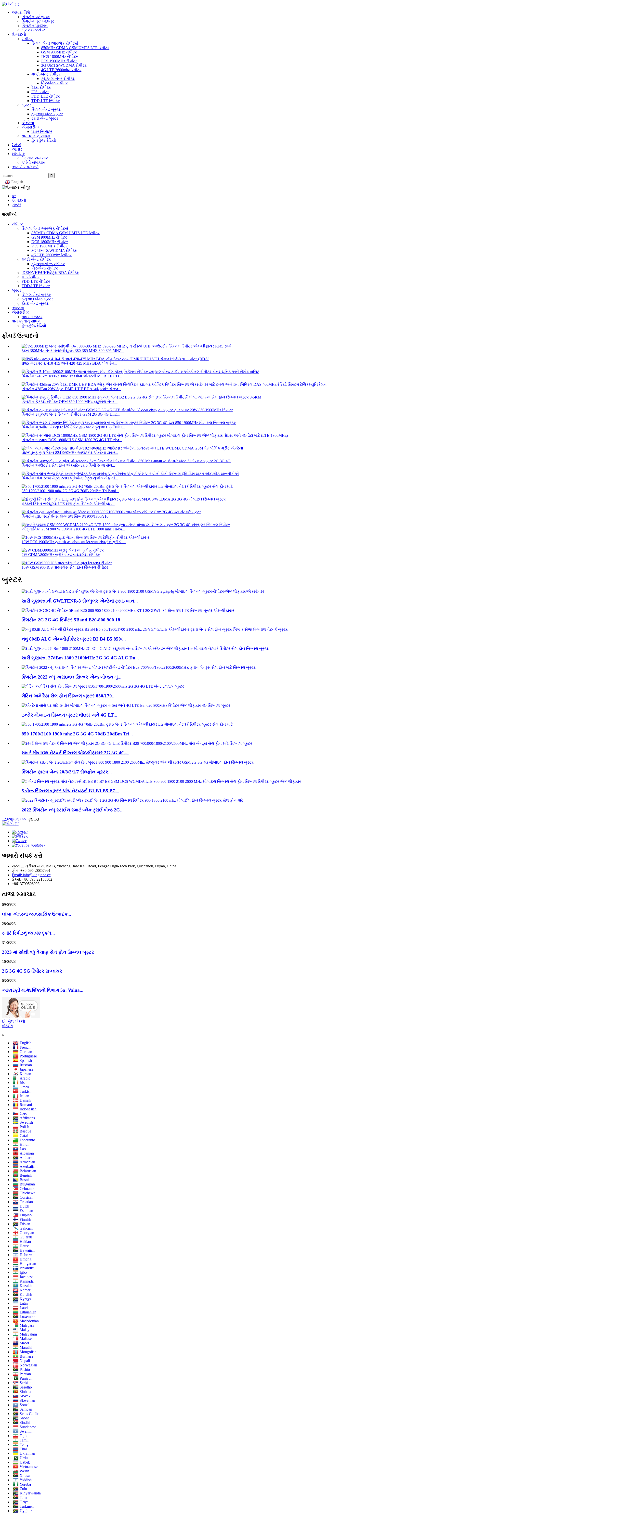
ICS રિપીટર (40, 92)
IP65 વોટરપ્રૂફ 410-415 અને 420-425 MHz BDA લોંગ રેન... (69, 363)
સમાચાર (18, 154)
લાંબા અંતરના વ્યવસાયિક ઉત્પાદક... (36, 914)
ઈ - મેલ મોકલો (13, 1021)
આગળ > (15, 819)
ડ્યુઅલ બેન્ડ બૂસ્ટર (47, 114)
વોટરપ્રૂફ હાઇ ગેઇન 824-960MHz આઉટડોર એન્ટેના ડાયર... (70, 452)
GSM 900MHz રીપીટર (59, 52)
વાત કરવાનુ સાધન (36, 136)
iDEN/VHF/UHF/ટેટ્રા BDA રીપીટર (50, 272)
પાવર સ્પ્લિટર (41, 131)
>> (24, 819)
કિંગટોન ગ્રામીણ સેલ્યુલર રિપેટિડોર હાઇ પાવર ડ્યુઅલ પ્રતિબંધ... (73, 427)
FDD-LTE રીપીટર (45, 96)
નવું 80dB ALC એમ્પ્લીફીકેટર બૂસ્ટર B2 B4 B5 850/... (74, 639)
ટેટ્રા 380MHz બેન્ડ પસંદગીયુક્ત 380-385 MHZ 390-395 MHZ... (73, 350)
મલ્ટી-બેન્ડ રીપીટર (46, 74)
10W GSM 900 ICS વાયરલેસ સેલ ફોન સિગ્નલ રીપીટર (65, 567)
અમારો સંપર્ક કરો (25, 167)
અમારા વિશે (21, 12)
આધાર (17, 149)
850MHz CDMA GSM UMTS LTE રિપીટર (75, 48)
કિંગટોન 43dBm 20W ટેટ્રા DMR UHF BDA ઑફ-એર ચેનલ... (71, 389)
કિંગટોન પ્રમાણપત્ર (38, 21)
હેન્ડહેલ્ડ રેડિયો (43, 140)
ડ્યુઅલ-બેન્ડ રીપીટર (58, 79)
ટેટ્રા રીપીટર (41, 87)
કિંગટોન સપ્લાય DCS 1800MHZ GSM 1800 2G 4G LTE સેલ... (72, 440)
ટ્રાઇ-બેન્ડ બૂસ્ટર (44, 118)
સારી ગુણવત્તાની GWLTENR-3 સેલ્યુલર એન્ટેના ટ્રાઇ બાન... (80, 601)
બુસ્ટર (26, 105)
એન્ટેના (28, 123)
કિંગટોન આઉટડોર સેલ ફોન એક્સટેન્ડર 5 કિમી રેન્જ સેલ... (68, 465)
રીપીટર (27, 39)
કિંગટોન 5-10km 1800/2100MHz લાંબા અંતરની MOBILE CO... (72, 376)
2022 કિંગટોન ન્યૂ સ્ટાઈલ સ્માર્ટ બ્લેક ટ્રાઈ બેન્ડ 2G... (73, 809)
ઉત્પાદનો (19, 34)
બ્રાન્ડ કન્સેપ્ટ (33, 30)
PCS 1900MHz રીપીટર (59, 61)
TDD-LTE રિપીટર (45, 101)
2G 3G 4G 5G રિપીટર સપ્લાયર (32, 971)
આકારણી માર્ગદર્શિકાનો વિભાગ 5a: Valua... (42, 990)
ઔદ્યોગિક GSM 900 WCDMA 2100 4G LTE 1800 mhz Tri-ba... (73, 529)
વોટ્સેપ (7, 1026)
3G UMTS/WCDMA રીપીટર (64, 65)
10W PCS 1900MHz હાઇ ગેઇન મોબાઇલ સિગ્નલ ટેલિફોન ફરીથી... (74, 542)
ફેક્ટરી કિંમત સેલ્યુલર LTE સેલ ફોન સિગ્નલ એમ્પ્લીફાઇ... (68, 503)
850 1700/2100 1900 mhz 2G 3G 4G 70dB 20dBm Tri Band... (70, 491)
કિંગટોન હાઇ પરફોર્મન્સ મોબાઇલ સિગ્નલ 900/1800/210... (66, 516)
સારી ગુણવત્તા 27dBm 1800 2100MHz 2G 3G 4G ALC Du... (80, 657)
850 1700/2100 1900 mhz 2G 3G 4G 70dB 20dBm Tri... (77, 733)
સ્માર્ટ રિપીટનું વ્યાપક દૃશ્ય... (28, 933)
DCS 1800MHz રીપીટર (59, 56)
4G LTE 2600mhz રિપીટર (61, 70)
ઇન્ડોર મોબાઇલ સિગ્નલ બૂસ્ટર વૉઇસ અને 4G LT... (69, 715)
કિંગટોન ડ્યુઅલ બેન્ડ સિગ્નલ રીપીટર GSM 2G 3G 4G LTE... (71, 414)
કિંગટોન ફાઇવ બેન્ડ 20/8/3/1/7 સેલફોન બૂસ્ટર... (67, 771)
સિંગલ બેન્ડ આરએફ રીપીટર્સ (54, 43)
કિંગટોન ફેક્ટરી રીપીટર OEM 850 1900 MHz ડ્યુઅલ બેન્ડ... (70, 401)
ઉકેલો (16, 145)
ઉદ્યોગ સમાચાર (35, 158)
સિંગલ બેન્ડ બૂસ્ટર (46, 109)
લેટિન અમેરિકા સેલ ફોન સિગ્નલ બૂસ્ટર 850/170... (69, 695)
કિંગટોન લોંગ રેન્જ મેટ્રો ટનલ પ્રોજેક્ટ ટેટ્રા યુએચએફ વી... (70, 478)
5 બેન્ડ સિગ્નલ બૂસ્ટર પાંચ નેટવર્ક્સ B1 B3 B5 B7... (70, 790)
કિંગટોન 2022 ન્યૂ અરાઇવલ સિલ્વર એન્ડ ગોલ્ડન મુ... (71, 677)
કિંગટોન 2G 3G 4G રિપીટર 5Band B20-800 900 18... (73, 619)
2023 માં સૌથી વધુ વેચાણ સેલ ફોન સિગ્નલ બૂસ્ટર (48, 952)
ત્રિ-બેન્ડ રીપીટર (54, 83)
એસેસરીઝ (30, 127)
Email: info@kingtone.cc (31, 875)
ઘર (14, 196)
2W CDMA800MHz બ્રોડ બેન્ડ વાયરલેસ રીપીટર (61, 555)
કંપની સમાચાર (33, 162)
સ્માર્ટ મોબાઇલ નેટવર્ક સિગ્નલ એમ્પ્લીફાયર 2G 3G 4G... (75, 752)
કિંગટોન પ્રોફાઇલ (36, 17)
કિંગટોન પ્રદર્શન (35, 26)
